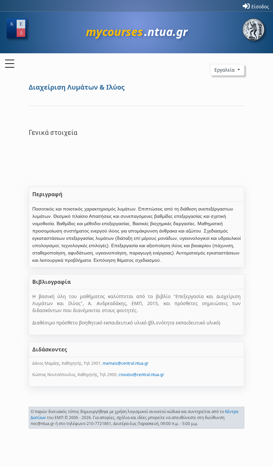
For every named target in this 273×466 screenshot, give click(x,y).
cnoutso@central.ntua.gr (141, 374)
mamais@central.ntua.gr (125, 363)
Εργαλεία (225, 70)
